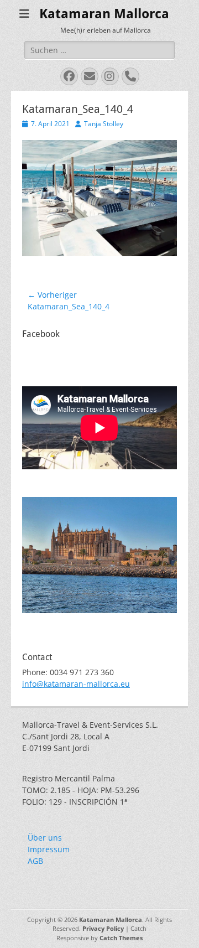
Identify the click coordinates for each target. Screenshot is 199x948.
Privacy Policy (103, 928)
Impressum (49, 849)
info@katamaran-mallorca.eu (76, 683)
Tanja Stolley (103, 123)
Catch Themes (121, 938)
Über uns (45, 837)
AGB (35, 861)
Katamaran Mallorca (104, 14)
